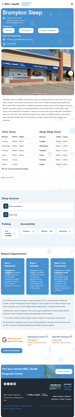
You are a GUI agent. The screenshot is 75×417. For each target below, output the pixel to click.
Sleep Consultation (15, 206)
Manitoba (54, 399)
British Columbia (58, 396)
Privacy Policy (45, 406)
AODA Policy (55, 406)
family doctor (31, 307)
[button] (72, 4)
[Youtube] (14, 384)
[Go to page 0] (47, 358)
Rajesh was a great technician (61, 342)
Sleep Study (13, 215)
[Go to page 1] (48, 358)
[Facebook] (5, 384)
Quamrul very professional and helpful (37, 344)
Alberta (67, 396)
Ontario (62, 399)
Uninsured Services (66, 406)
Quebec (68, 399)
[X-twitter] (8, 384)
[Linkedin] (11, 384)
